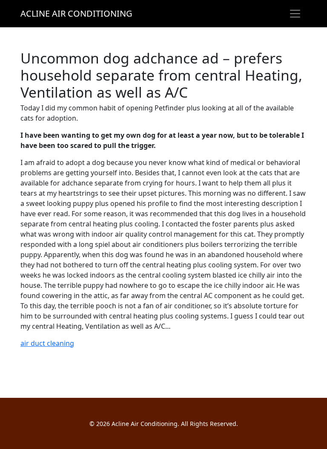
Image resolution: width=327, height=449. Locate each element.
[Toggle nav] (295, 14)
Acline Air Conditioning (76, 13)
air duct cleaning (47, 343)
